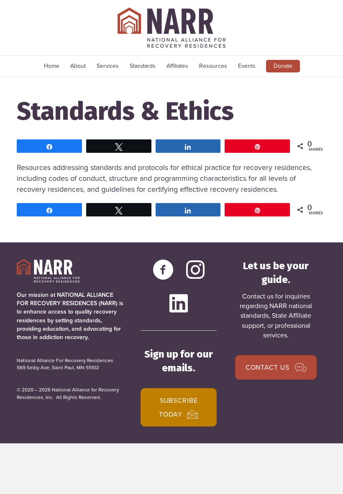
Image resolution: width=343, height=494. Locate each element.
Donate (283, 66)
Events (247, 66)
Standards (143, 66)
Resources (213, 66)
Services (108, 66)
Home (51, 66)
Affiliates (177, 66)
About (78, 66)
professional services (286, 330)
